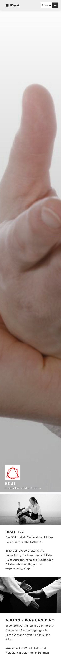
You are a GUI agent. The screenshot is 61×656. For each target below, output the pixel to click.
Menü (14, 5)
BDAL (11, 484)
